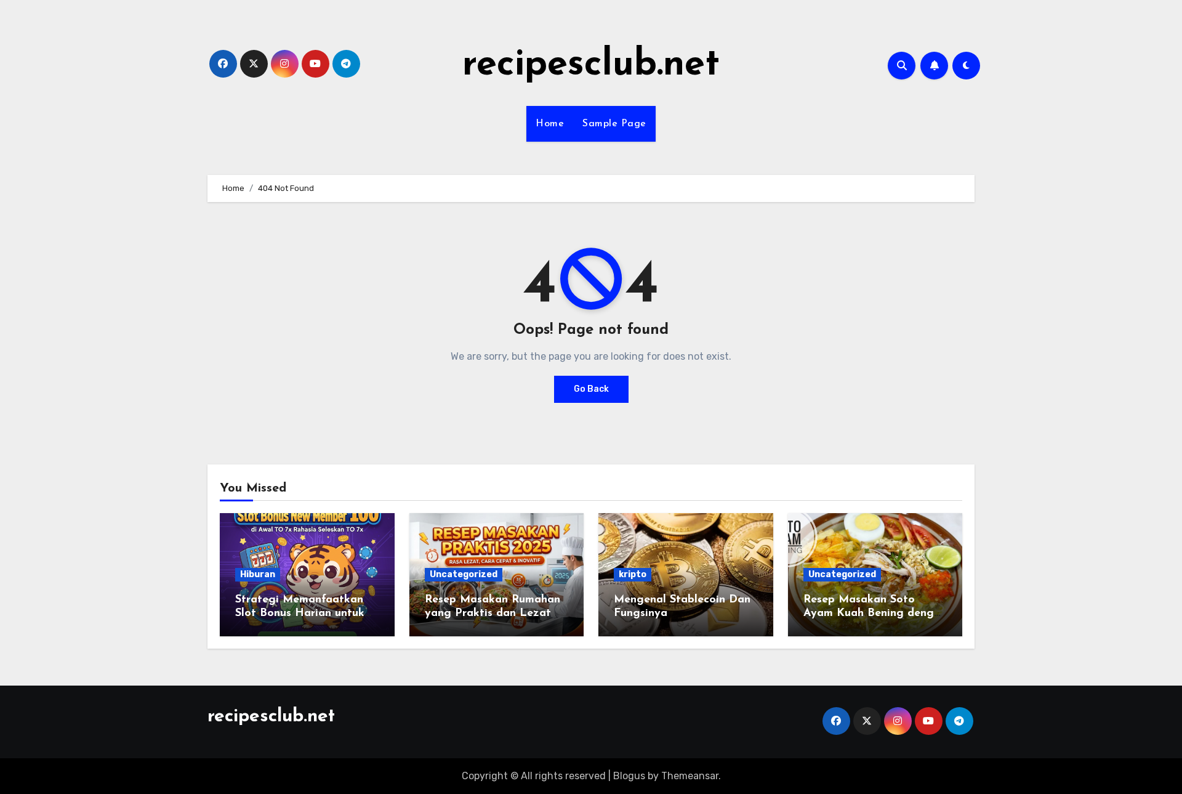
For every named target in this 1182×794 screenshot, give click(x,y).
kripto (632, 574)
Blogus (629, 776)
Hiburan (257, 574)
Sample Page (614, 124)
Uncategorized (463, 574)
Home (550, 124)
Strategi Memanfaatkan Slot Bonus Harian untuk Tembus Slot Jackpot (299, 613)
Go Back (591, 389)
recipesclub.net (591, 65)
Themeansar (689, 776)
